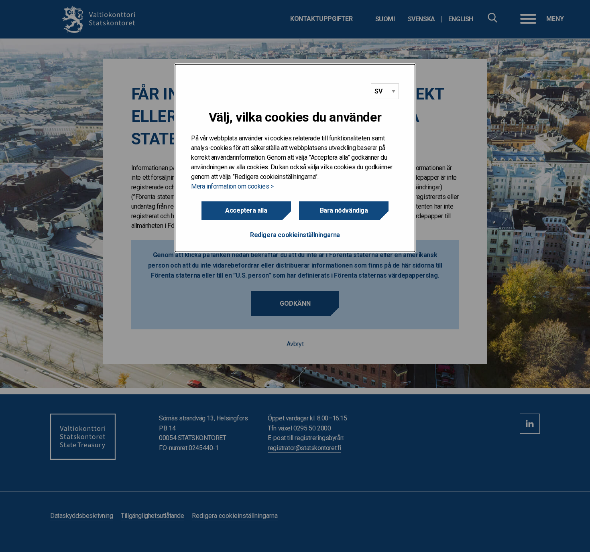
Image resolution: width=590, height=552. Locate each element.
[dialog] (295, 158)
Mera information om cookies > (232, 186)
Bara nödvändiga (344, 210)
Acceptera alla (246, 210)
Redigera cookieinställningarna (295, 235)
